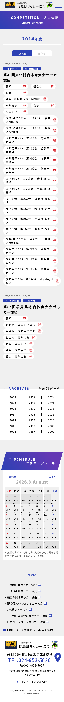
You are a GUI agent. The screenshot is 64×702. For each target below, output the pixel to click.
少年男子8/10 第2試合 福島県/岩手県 (28, 240)
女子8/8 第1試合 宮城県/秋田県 (28, 230)
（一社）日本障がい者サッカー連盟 (27, 616)
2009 (51, 426)
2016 (32, 414)
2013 (32, 420)
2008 (12, 431)
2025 (32, 397)
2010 (32, 426)
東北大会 (12, 68)
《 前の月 (10, 476)
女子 (36, 105)
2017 (12, 414)
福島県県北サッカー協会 (22, 597)
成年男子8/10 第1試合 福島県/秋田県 (28, 130)
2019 (32, 409)
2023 (12, 403)
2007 (32, 431)
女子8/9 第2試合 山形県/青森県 (28, 200)
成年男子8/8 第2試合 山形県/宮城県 (28, 160)
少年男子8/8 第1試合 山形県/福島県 (30, 281)
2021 (51, 403)
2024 (51, 397)
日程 (9, 92)
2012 (51, 420)
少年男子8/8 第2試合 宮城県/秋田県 (28, 271)
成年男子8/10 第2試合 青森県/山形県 (28, 120)
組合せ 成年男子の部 (21, 324)
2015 (51, 414)
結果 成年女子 (16, 350)
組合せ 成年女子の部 (21, 331)
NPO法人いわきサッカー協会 (25, 603)
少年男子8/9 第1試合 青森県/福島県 (28, 260)
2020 (12, 409)
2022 (32, 403)
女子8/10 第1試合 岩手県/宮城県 (28, 180)
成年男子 (12, 105)
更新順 (22, 53)
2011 (12, 426)
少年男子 (12, 112)
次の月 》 (53, 476)
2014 (12, 420)
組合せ (37, 86)
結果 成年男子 (16, 344)
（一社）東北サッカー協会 (22, 591)
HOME (11, 630)
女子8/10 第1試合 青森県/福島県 (28, 190)
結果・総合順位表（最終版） (23, 99)
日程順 (42, 53)
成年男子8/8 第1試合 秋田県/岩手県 (28, 170)
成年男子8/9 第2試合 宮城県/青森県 (28, 140)
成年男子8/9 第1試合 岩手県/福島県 (28, 150)
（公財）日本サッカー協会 (22, 585)
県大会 (31, 300)
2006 (51, 431)
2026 (12, 397)
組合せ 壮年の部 (18, 337)
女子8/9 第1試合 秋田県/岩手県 (28, 210)
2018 (51, 409)
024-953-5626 (34, 660)
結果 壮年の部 (16, 356)
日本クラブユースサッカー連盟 (26, 622)
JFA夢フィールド (17, 609)
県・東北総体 (31, 68)
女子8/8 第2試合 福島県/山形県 (28, 220)
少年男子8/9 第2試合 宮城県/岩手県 (28, 250)
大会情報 (26, 630)
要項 (9, 86)
